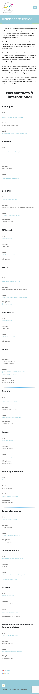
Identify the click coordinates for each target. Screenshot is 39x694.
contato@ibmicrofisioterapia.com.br (14, 298)
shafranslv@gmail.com (10, 612)
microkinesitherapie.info (10, 519)
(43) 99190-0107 (7, 304)
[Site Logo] (8, 7)
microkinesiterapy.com (10, 635)
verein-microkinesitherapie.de (12, 117)
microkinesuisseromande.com (12, 559)
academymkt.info (8, 596)
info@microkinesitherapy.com (12, 652)
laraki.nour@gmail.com (10, 374)
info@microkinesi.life (9, 255)
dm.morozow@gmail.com (11, 457)
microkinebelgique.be (9, 199)
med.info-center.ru (8, 441)
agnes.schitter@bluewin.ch (11, 536)
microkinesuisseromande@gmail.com (15, 575)
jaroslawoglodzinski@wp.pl (11, 418)
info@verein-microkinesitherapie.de (14, 133)
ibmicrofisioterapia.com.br (11, 281)
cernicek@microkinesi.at (10, 178)
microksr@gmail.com (9, 579)
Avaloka (5, 480)
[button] (35, 7)
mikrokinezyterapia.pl (9, 401)
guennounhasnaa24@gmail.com (13, 372)
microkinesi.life (7, 239)
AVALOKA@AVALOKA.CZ (10, 496)
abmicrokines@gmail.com (11, 215)
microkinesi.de (7, 115)
